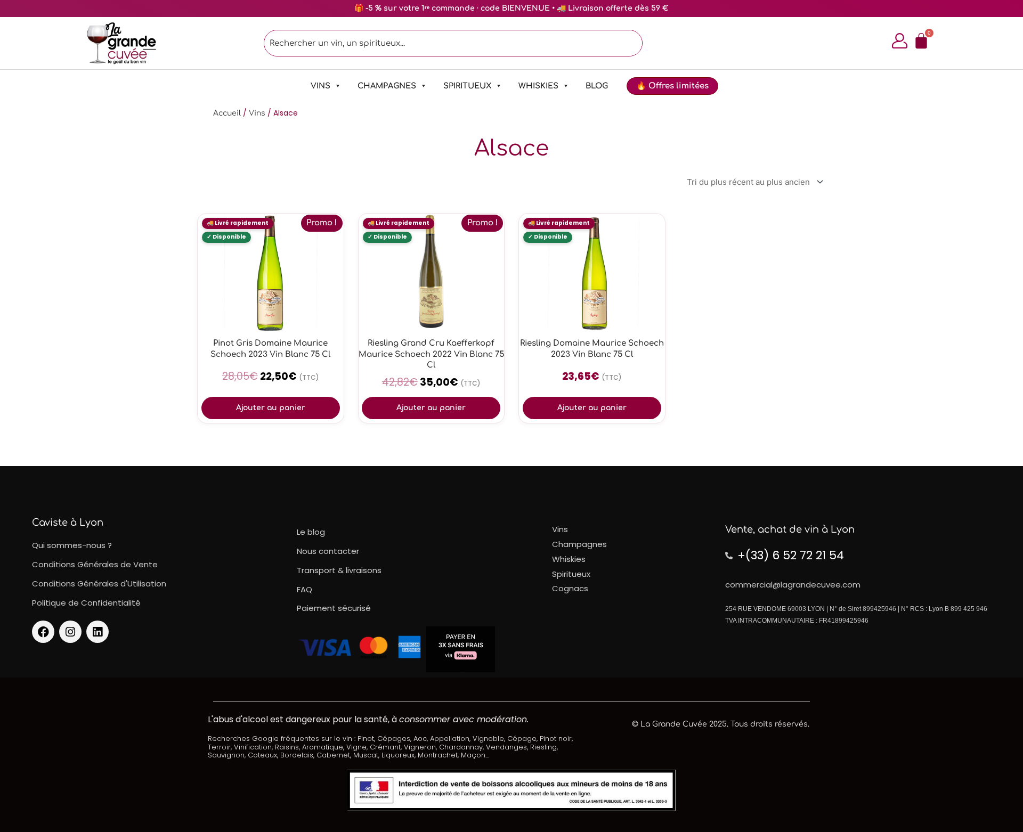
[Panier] (921, 41)
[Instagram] (70, 632)
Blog (597, 85)
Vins (320, 85)
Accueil (227, 113)
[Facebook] (43, 632)
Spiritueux (467, 85)
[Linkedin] (97, 632)
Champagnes (387, 85)
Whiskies (538, 85)
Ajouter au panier (270, 408)
